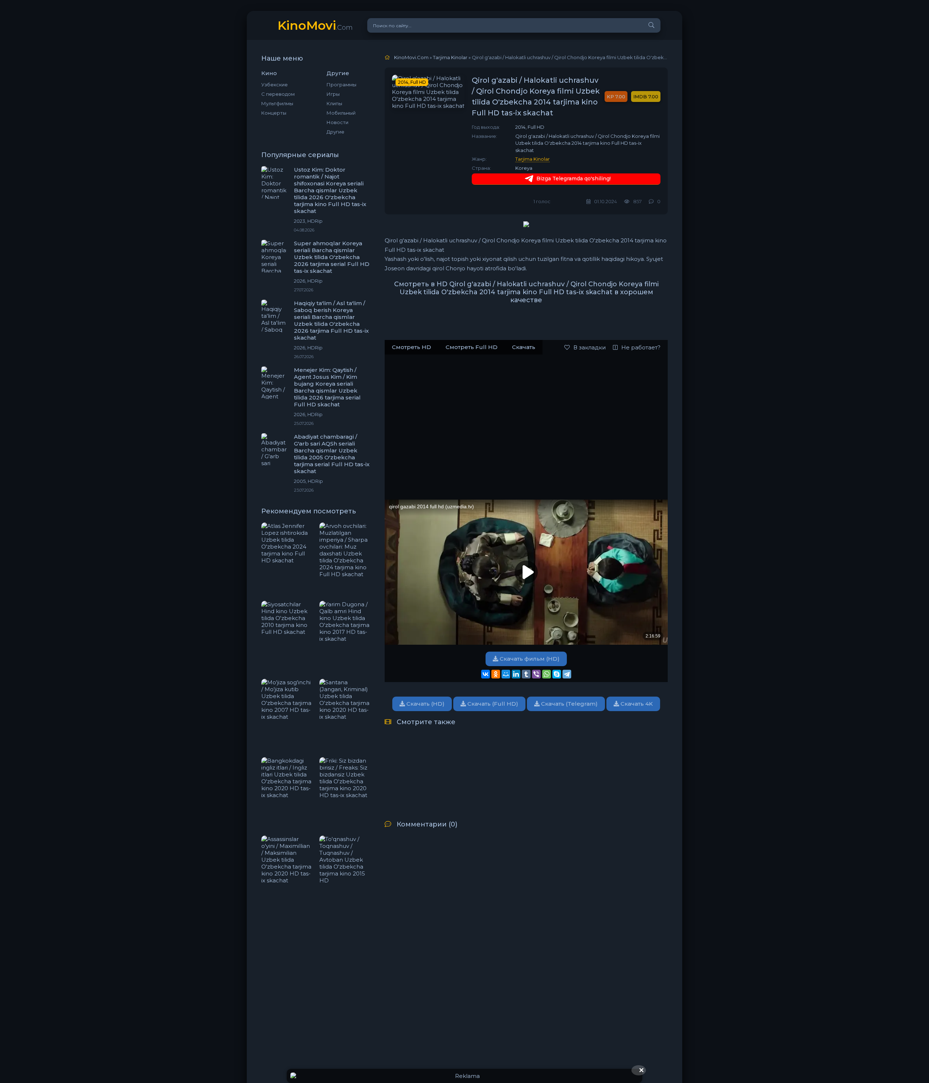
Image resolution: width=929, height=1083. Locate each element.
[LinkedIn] (516, 674)
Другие (335, 132)
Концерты (273, 113)
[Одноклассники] (495, 674)
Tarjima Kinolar (532, 159)
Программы (341, 84)
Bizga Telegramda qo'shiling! (573, 178)
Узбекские (274, 84)
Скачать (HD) (425, 703)
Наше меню (282, 58)
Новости (337, 122)
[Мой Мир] (506, 674)
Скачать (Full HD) (492, 703)
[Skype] (556, 674)
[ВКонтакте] (485, 674)
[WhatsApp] (546, 674)
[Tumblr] (526, 674)
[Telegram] (566, 674)
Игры (333, 94)
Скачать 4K (636, 703)
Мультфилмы (277, 103)
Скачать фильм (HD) (529, 658)
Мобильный (341, 113)
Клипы (334, 103)
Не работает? (640, 347)
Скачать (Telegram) (569, 703)
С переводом (278, 94)
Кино (269, 73)
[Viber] (536, 674)
